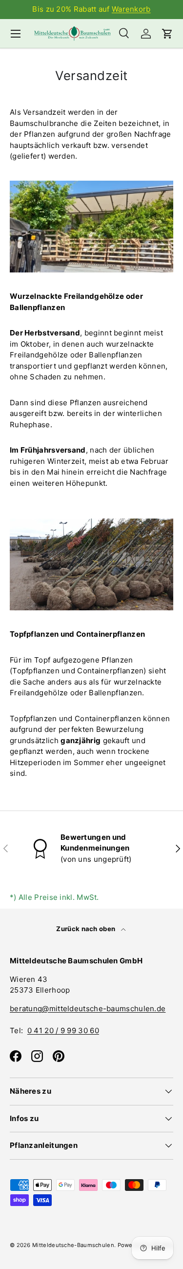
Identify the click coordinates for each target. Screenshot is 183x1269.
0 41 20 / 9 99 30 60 (63, 1030)
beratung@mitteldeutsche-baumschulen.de (87, 1008)
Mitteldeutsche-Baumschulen (73, 1245)
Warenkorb (131, 9)
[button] (167, 33)
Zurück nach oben (86, 929)
